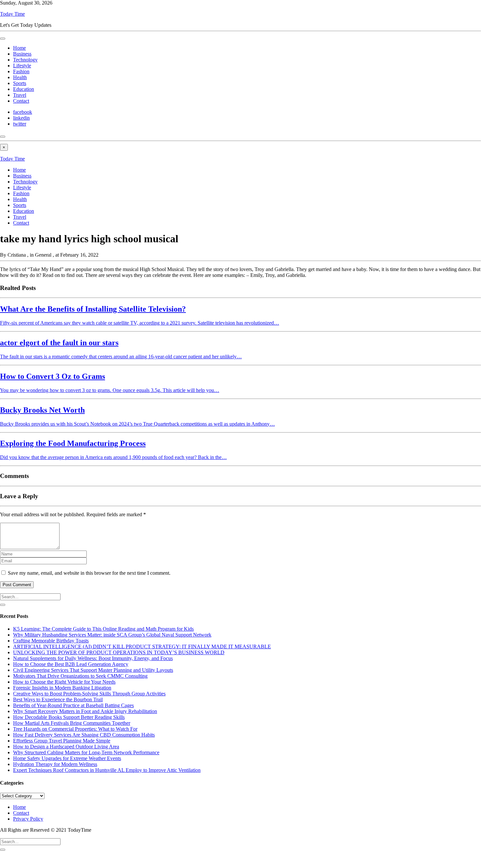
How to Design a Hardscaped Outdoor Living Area (66, 746)
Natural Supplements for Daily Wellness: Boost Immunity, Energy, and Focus (93, 658)
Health (20, 77)
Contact (21, 101)
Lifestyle (22, 65)
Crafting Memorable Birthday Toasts (51, 640)
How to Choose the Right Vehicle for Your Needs (64, 682)
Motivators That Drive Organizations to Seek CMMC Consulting (80, 676)
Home (19, 48)
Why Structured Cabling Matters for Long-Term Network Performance (86, 752)
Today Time (12, 14)
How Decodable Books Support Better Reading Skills (69, 717)
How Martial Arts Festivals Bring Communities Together (71, 723)
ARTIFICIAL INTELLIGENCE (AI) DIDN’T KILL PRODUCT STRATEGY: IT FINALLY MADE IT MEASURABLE (142, 646)
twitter (19, 124)
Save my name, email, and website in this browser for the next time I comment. (89, 573)
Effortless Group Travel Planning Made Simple (61, 740)
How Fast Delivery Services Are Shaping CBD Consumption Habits (84, 735)
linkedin (21, 118)
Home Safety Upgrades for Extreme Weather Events (67, 758)
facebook (22, 112)
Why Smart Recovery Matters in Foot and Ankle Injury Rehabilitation (85, 711)
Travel (19, 95)
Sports (19, 83)
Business (22, 54)
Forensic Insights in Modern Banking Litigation (62, 687)
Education (23, 89)
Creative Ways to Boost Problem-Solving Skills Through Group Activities (89, 693)
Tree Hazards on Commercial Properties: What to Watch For (75, 729)
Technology (25, 59)
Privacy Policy (28, 819)
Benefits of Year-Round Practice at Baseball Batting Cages (73, 705)
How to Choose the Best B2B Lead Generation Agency (70, 664)
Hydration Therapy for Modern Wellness (55, 764)
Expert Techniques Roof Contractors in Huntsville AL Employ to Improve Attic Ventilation (107, 770)
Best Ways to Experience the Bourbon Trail (58, 699)
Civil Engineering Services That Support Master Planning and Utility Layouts (93, 670)
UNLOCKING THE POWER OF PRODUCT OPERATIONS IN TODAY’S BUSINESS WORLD (118, 652)
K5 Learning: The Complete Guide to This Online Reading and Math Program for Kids (103, 629)
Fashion (21, 71)
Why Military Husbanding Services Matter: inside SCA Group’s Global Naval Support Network (112, 635)
